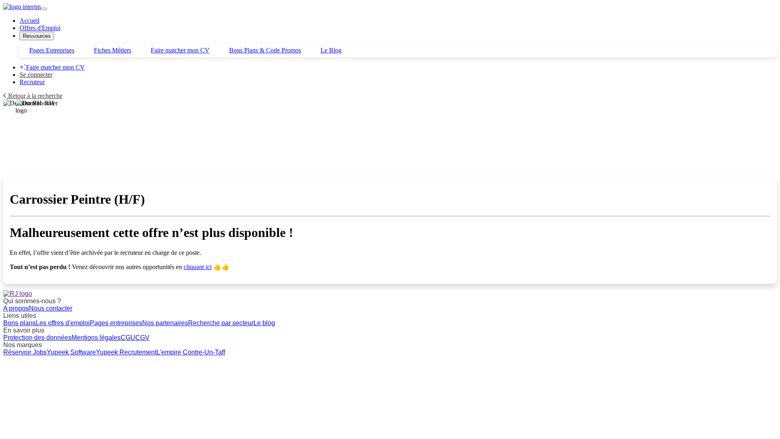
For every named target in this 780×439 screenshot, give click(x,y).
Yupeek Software (71, 352)
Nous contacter (50, 308)
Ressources (37, 36)
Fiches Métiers (112, 50)
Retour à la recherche (34, 95)
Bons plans (19, 322)
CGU (128, 337)
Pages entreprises (116, 322)
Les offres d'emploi (63, 322)
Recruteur (32, 81)
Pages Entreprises (51, 50)
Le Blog (331, 50)
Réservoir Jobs (25, 352)
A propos (16, 308)
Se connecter (36, 74)
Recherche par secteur (221, 322)
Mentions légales (96, 337)
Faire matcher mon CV (180, 50)
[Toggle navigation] (44, 9)
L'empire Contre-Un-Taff (190, 352)
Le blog (264, 322)
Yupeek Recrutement (126, 352)
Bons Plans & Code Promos (265, 50)
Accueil (29, 20)
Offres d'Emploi (40, 27)
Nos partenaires (165, 322)
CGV (142, 337)
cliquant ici (198, 266)
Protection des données (37, 337)
